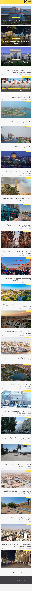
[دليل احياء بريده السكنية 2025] (16, 159)
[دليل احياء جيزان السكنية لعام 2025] (16, 109)
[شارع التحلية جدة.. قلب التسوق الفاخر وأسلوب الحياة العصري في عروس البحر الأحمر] (16, 559)
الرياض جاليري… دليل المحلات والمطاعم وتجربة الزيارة (16, 21)
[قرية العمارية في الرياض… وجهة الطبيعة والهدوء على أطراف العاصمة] (16, 319)
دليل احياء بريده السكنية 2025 (23, 147)
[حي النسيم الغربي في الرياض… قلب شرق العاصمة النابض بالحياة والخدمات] (16, 479)
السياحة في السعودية (16, 17)
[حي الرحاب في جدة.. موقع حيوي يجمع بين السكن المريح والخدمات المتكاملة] (16, 425)
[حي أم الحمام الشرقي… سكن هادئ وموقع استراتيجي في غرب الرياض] (16, 345)
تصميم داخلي (28, 101)
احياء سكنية (29, 126)
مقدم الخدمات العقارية (27, 76)
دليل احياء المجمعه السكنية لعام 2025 (21, 122)
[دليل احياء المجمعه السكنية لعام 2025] (16, 134)
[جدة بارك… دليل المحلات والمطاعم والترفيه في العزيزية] (16, 36)
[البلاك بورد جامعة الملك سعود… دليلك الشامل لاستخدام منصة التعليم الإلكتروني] (16, 292)
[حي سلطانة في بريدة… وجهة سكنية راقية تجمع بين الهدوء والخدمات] (16, 186)
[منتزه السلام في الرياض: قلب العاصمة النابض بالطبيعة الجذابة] (16, 372)
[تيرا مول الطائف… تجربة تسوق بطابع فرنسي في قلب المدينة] (16, 56)
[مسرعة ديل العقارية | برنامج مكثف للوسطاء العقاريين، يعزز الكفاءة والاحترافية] (16, 85)
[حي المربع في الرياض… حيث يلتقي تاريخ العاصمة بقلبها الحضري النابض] (16, 505)
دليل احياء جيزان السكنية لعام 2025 (21, 97)
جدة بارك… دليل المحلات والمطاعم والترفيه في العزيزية (16, 42)
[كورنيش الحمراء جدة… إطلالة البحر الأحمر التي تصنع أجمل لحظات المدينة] (16, 452)
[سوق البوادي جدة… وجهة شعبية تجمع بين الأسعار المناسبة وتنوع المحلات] (16, 239)
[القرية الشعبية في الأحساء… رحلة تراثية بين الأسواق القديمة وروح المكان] (16, 266)
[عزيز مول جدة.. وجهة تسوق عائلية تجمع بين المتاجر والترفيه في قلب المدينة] (16, 399)
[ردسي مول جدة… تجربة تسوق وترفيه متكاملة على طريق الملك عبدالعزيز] (16, 212)
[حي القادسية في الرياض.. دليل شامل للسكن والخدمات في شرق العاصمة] (16, 532)
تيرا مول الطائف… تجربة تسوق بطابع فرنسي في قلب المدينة (16, 62)
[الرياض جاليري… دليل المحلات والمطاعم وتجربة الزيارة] (16, 15)
